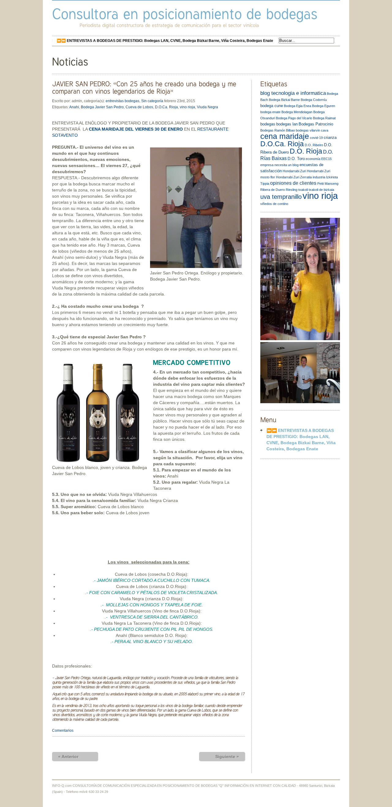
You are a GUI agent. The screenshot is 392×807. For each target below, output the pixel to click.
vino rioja (187, 107)
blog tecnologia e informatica (293, 93)
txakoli (303, 190)
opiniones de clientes (293, 183)
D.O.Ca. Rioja (166, 107)
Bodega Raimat (324, 118)
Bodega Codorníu (314, 100)
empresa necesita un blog (279, 165)
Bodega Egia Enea (297, 106)
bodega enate (270, 112)
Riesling (291, 190)
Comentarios (63, 730)
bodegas (267, 124)
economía (313, 159)
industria (319, 177)
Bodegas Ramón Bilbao (277, 130)
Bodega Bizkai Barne (284, 100)
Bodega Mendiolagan (296, 112)
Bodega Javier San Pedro (102, 107)
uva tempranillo (281, 196)
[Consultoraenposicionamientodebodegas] (185, 14)
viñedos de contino (274, 204)
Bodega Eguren (323, 106)
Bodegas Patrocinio (316, 124)
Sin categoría (152, 101)
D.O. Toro (296, 158)
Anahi (74, 107)
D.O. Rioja (306, 151)
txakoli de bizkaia (321, 190)
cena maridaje (284, 136)
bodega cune (271, 105)
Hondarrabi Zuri (294, 171)
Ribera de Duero (272, 190)
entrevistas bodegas (122, 101)
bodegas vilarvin (308, 130)
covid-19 (316, 137)
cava (324, 130)
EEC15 (326, 159)
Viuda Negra (207, 107)
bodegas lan (287, 124)
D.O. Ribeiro (314, 145)
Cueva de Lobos (139, 107)
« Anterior (68, 756)
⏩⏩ (165, 41)
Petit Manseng (327, 183)
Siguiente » (227, 756)
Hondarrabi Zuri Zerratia (294, 177)
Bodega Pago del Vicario (294, 118)
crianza (330, 137)
